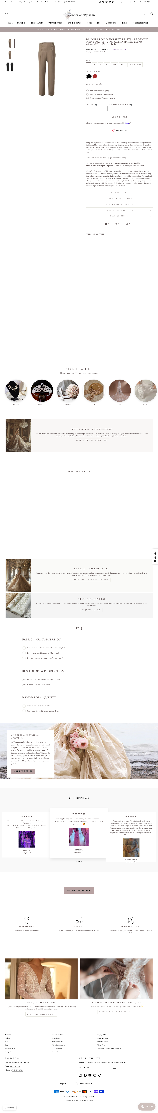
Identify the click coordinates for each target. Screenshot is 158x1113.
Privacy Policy (101, 1045)
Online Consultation (43, 2)
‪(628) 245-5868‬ (15, 1066)
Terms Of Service (102, 1041)
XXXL (123, 64)
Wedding (21, 23)
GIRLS (89, 23)
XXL (114, 64)
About (7, 2)
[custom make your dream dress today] (116, 978)
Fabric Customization (119, 199)
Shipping (88, 52)
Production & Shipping (119, 210)
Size (88, 60)
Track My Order (29, 2)
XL (107, 64)
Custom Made (135, 64)
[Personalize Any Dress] (41, 978)
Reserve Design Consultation (116, 1012)
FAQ (20, 2)
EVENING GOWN (75, 23)
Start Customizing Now (41, 1014)
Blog (6, 1045)
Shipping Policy (101, 1035)
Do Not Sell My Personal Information (109, 1048)
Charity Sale (55, 1052)
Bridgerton (37, 23)
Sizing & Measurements (119, 204)
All (9, 23)
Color (93, 72)
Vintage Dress (55, 23)
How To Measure (57, 1041)
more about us (23, 771)
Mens (98, 23)
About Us (8, 1035)
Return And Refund (103, 1038)
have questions (119, 216)
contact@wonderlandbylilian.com (19, 1062)
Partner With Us (10, 1048)
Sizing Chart (55, 1038)
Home (125, 23)
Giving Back (8, 1052)
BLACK (88, 76)
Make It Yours (119, 193)
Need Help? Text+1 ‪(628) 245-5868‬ (63, 2)
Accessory (111, 23)
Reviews (13, 2)
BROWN (94, 76)
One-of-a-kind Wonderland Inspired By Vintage (79, 1100)
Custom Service (140, 23)
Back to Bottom (81, 890)
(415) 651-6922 (17, 1070)
